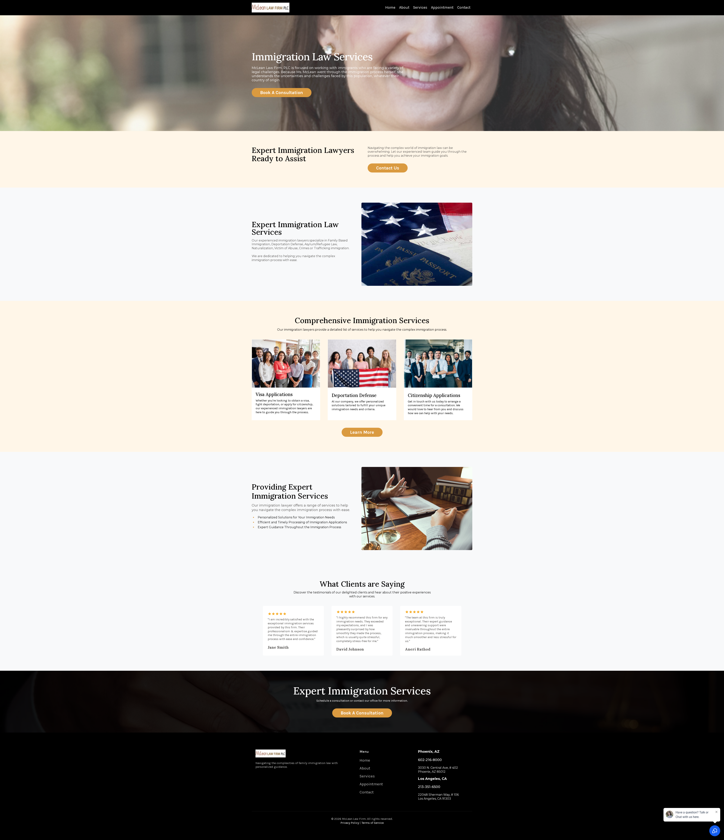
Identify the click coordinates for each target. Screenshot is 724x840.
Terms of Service (372, 823)
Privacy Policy (350, 823)
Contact (463, 7)
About (404, 7)
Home (390, 7)
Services (420, 7)
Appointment (442, 7)
